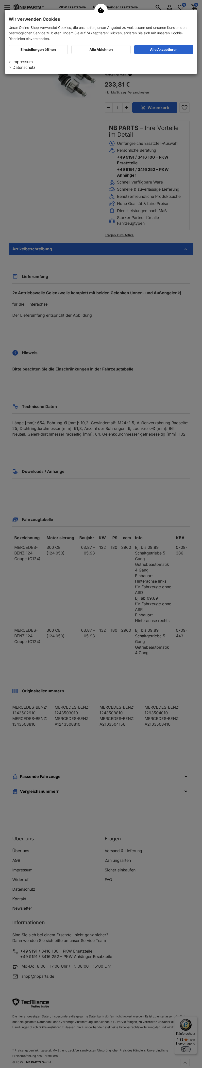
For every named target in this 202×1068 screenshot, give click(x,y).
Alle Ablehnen (101, 49)
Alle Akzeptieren (164, 49)
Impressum (23, 61)
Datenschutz (24, 67)
